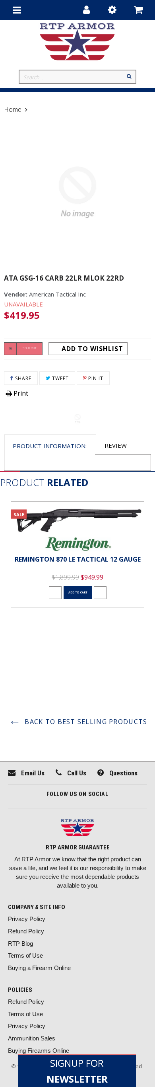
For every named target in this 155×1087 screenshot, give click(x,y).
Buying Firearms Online (38, 1050)
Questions (123, 773)
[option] (77, 554)
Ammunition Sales (31, 1038)
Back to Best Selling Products (85, 721)
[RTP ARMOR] (77, 828)
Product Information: (50, 446)
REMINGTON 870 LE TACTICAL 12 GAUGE (78, 559)
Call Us (76, 773)
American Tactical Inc (57, 294)
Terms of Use (25, 955)
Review (116, 445)
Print (20, 393)
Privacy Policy (26, 918)
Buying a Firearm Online (39, 967)
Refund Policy (26, 931)
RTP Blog (20, 943)
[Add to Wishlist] (55, 592)
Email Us (32, 773)
